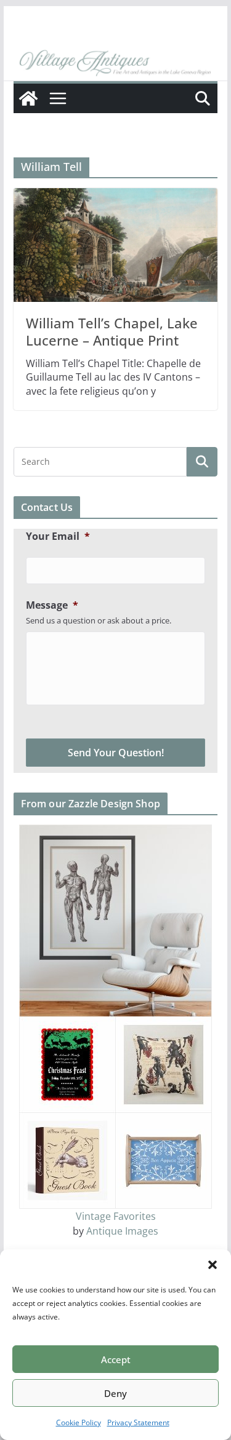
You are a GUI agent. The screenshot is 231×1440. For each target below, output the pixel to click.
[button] (212, 1265)
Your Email (58, 536)
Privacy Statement (138, 1422)
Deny (115, 1393)
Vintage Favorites (116, 1216)
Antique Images (122, 1231)
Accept (116, 1359)
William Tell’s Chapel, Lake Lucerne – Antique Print (112, 332)
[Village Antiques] (116, 63)
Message (52, 605)
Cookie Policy (78, 1422)
